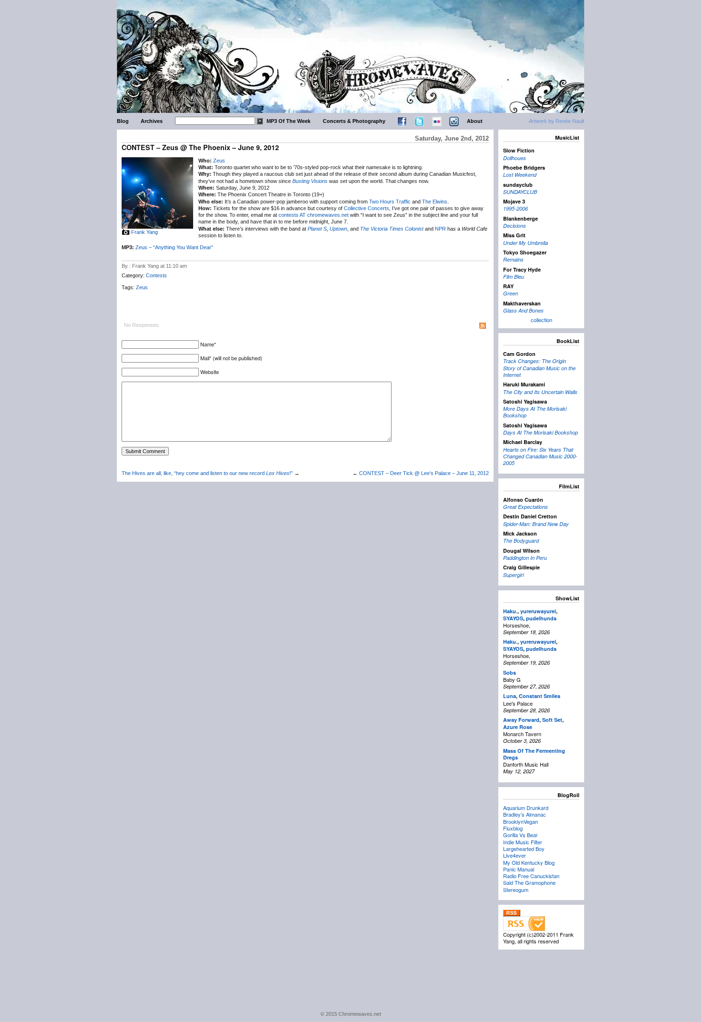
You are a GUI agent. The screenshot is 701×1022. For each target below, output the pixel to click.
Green (510, 293)
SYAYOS (513, 618)
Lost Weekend (519, 174)
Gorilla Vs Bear (520, 835)
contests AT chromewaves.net (313, 215)
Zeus (219, 160)
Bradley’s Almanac (524, 814)
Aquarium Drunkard (525, 807)
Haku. (510, 611)
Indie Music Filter (522, 842)
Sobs (509, 672)
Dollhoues (514, 158)
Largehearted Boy (524, 848)
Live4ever (514, 855)
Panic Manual (518, 869)
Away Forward (521, 719)
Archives (152, 121)
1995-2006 (515, 208)
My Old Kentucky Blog (529, 862)
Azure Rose (517, 726)
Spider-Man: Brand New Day (536, 523)
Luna (509, 695)
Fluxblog (513, 828)
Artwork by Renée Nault (556, 121)
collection (541, 320)
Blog (123, 121)
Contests (156, 275)
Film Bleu (513, 276)
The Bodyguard (521, 540)
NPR (440, 229)
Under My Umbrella (525, 242)
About (475, 121)
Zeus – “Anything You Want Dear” (174, 247)
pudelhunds (541, 618)
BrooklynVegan (520, 821)
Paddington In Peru (525, 557)
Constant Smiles (539, 695)
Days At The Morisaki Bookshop (540, 432)
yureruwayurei (538, 611)
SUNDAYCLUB (520, 191)
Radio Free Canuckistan (531, 876)
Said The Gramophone (529, 882)
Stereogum (515, 889)
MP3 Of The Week (288, 121)
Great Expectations (525, 506)
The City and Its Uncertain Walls (540, 391)
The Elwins (434, 201)
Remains (513, 259)
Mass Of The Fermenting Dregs (534, 754)
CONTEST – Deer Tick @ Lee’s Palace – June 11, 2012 (424, 473)
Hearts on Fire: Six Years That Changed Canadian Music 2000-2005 (540, 456)
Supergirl (513, 574)
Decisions (514, 225)
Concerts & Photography (354, 121)
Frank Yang (144, 232)
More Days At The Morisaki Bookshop (535, 412)
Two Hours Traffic (390, 201)
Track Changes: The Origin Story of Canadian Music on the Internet (539, 367)
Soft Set (552, 719)
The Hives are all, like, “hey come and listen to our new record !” (207, 473)
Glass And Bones (523, 310)
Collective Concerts (366, 208)
